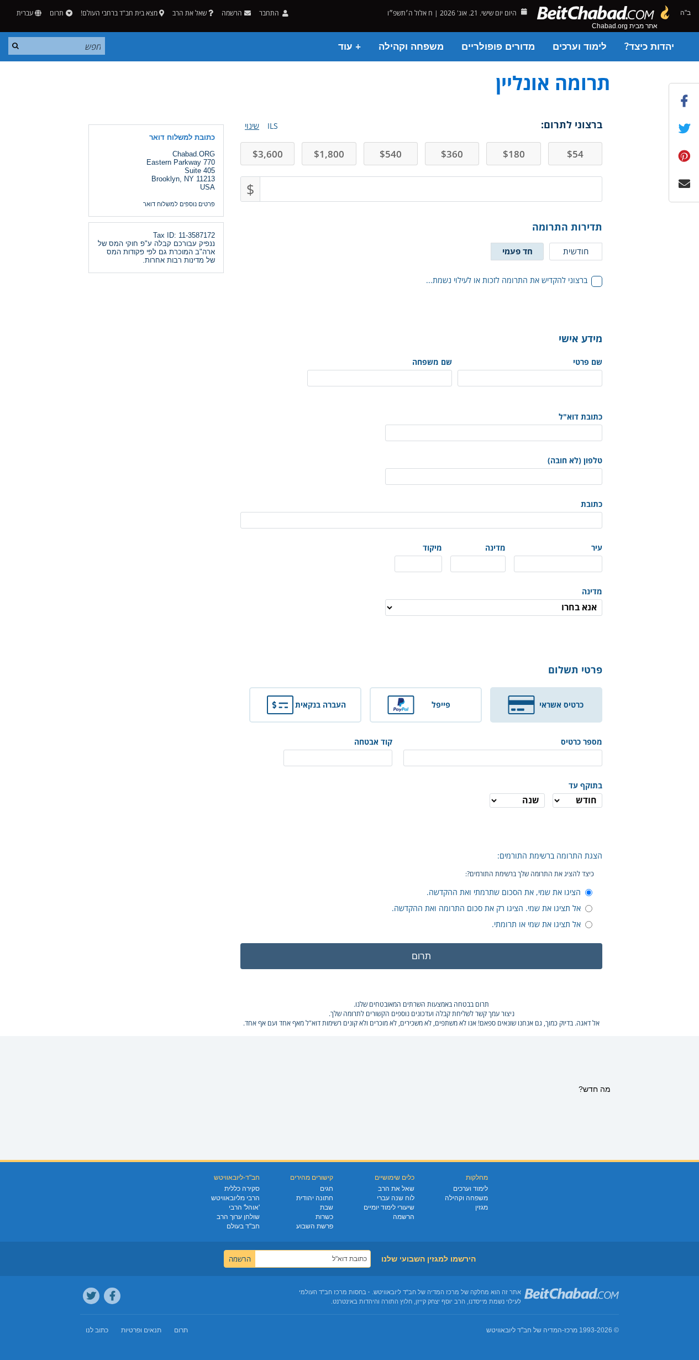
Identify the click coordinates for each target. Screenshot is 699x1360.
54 (575, 154)
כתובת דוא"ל (580, 416)
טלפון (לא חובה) (575, 460)
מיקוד (432, 547)
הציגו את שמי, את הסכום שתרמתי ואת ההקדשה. (504, 892)
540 (391, 154)
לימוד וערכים (580, 46)
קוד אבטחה (373, 741)
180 (514, 154)
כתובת (591, 504)
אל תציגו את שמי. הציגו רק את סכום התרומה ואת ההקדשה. (486, 908)
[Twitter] (91, 1296)
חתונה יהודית (314, 1198)
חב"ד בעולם (243, 1226)
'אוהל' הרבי (244, 1207)
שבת (326, 1207)
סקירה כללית (242, 1188)
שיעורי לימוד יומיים (389, 1207)
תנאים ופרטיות (141, 1330)
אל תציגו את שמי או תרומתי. (536, 924)
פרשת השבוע (314, 1226)
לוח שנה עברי (395, 1198)
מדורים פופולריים (498, 46)
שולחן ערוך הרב (238, 1217)
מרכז (570, 1330)
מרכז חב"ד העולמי (323, 1292)
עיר (596, 547)
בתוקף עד (585, 785)
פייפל (441, 704)
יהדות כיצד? (649, 46)
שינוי (252, 126)
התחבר (270, 13)
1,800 (329, 154)
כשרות (324, 1217)
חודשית (575, 251)
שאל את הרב (189, 13)
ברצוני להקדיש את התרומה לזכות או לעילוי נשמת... (506, 280)
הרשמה (403, 1217)
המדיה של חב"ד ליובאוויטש (524, 1330)
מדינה (495, 547)
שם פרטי (587, 362)
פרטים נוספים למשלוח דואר (179, 204)
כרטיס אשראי (561, 704)
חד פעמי (517, 251)
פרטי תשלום (575, 669)
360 (452, 154)
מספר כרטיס (581, 741)
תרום (57, 13)
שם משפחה (432, 362)
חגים (326, 1188)
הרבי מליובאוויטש (235, 1198)
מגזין (481, 1207)
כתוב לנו (97, 1330)
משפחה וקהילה (411, 46)
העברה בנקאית (320, 704)
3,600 (268, 154)
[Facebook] (112, 1296)
